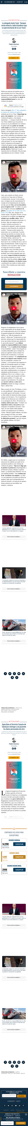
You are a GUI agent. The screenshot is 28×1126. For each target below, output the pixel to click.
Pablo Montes (14, 44)
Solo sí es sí (12, 710)
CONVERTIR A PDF (15, 58)
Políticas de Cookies (20, 1110)
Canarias (4, 1073)
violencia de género (8, 712)
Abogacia (19, 707)
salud (23, 1073)
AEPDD (18, 1072)
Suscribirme (20, 1123)
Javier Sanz (15, 709)
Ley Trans (5, 710)
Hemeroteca (6, 1110)
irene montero (6, 709)
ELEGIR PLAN (19, 844)
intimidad (17, 1073)
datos (11, 1073)
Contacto (12, 1110)
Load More (14, 1080)
